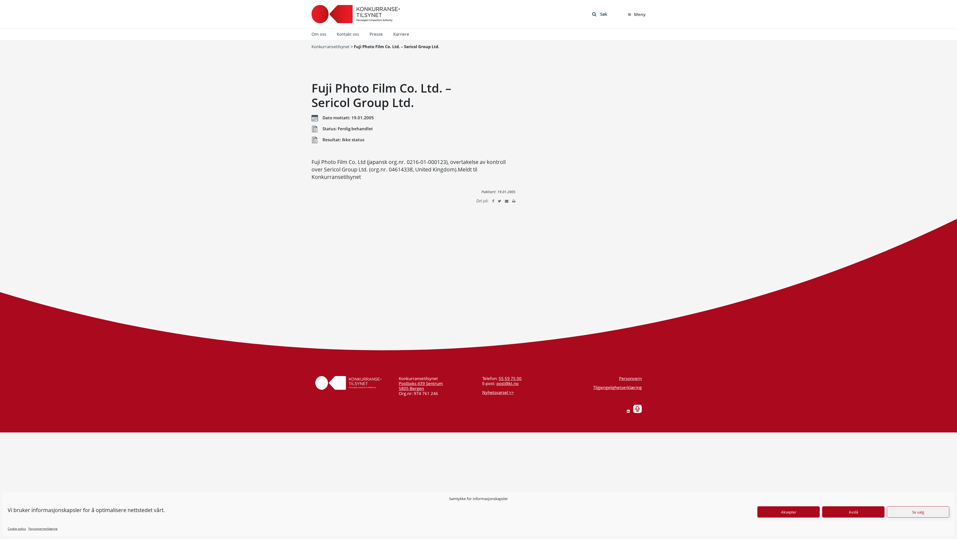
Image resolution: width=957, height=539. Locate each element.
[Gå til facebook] (493, 201)
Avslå (853, 512)
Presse (376, 34)
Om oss (319, 34)
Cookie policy (17, 529)
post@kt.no (507, 383)
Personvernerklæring (43, 529)
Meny (639, 14)
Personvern (630, 378)
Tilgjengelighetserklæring (617, 387)
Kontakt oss (348, 34)
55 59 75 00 (510, 378)
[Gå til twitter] (499, 201)
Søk (603, 14)
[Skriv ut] (513, 201)
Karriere (401, 34)
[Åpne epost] (506, 201)
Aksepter (788, 512)
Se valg (918, 512)
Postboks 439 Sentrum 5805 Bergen (421, 386)
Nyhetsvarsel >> (498, 392)
